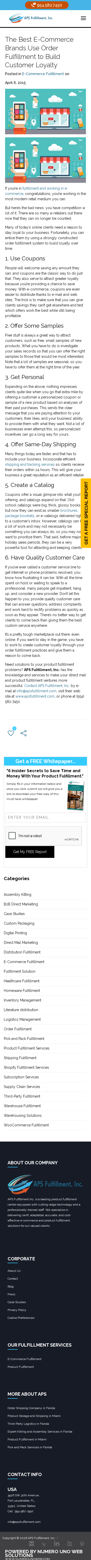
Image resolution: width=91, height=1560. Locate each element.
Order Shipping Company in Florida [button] (31, 1408)
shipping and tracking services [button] (30, 464)
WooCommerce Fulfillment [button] (26, 1125)
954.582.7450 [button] (49, 5)
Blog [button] (11, 1286)
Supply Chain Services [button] (22, 1087)
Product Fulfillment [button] (21, 1367)
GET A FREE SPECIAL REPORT (86, 513)
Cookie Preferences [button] (21, 1318)
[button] (31, 18)
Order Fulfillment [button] (18, 1029)
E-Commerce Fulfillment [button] (43, 74)
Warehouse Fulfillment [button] (22, 1106)
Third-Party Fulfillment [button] (22, 1096)
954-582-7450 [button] (24, 1511)
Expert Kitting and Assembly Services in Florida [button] (40, 1431)
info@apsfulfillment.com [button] (36, 691)
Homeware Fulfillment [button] (22, 991)
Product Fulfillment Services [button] (27, 1048)
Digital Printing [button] (15, 933)
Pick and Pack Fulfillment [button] (24, 1039)
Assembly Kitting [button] (17, 895)
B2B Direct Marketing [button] (21, 904)
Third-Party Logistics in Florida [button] (28, 1423)
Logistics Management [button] (22, 1019)
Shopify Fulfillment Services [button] (26, 1067)
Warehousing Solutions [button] (23, 1115)
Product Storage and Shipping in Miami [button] (34, 1416)
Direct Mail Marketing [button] (21, 943)
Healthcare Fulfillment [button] (21, 981)
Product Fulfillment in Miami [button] (27, 1439)
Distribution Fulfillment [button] (22, 952)
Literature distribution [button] (21, 1010)
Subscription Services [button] (21, 1077)
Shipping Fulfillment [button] (20, 1058)
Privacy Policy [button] (17, 1310)
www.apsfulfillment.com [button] (35, 696)
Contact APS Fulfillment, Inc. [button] (47, 686)
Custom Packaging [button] (19, 923)
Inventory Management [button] (22, 1000)
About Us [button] (14, 1271)
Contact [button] (13, 1278)
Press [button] (11, 1294)
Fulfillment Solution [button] (19, 971)
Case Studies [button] (14, 914)
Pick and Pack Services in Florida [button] (30, 1447)
